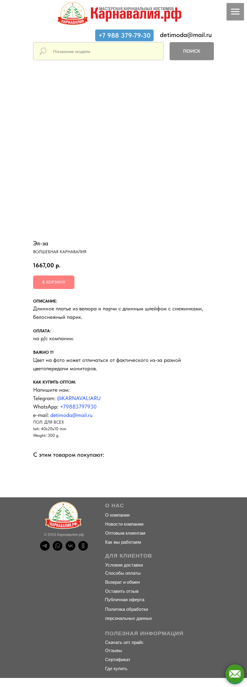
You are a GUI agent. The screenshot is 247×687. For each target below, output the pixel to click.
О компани (116, 515)
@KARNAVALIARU (79, 398)
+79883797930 (78, 406)
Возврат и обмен (122, 582)
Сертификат (117, 659)
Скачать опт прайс (124, 642)
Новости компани (123, 524)
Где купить (116, 668)
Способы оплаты (123, 573)
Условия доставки (124, 564)
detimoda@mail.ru (186, 35)
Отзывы (113, 650)
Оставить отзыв (122, 591)
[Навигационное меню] (235, 12)
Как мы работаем (123, 542)
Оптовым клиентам (125, 533)
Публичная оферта (124, 599)
